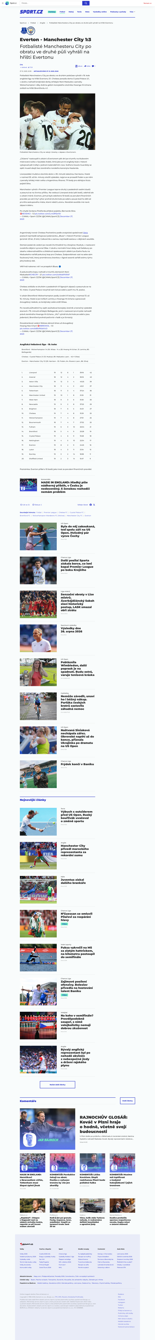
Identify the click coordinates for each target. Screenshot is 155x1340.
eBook (80, 66)
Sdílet (88, 66)
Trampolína (52, 1280)
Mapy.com (37, 1276)
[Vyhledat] (86, 3)
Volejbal (64, 1012)
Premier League (50, 512)
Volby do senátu (25, 1265)
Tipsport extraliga (65, 1259)
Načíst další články (57, 1085)
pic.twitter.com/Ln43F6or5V (48, 214)
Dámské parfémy (67, 1283)
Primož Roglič (44, 1265)
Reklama (121, 1308)
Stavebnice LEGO (55, 1283)
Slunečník (60, 1280)
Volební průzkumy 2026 (28, 1256)
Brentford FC (25, 516)
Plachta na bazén (42, 1280)
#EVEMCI (26, 214)
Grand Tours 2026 (45, 1267)
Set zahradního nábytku (80, 1280)
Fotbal (62, 12)
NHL (60, 1267)
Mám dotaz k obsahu (125, 1318)
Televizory (95, 1283)
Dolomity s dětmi (104, 1267)
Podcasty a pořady (118, 12)
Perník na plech (83, 1267)
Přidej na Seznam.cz (125, 1310)
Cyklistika (65, 693)
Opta (85, 233)
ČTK (21, 65)
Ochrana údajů (123, 1316)
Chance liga (63, 1254)
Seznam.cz (147, 3)
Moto (87, 12)
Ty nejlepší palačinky (85, 1254)
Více (131, 12)
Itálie (63, 877)
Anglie (63, 843)
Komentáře (45, 479)
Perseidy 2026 (59, 1276)
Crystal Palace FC (77, 512)
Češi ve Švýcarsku (104, 1262)
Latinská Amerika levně (105, 1265)
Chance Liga (66, 557)
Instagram (121, 1302)
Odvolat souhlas (123, 1324)
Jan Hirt (42, 1259)
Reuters (64, 1297)
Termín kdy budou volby (28, 1262)
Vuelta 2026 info (44, 1254)
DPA (59, 1297)
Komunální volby (26, 1267)
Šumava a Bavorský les (105, 1259)
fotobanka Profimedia (75, 1297)
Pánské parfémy (116, 1283)
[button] (57, 121)
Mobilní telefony (42, 1283)
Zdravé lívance (83, 1259)
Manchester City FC (74, 516)
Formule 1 (62, 1265)
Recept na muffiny (84, 1256)
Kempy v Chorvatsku (105, 1254)
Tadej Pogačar (44, 1262)
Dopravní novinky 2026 (125, 1259)
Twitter (120, 1305)
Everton (88, 516)
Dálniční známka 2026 (124, 1256)
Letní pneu (77, 1283)
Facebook (121, 1299)
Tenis (79, 12)
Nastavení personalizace (126, 1327)
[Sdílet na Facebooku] (91, 505)
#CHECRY (33, 275)
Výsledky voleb (25, 1259)
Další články (127, 1101)
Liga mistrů (65, 591)
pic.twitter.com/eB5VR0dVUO (33, 328)
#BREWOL (44, 326)
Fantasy (52, 12)
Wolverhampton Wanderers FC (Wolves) (49, 516)
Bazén (33, 1280)
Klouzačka (67, 1280)
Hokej (71, 12)
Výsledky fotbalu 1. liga (66, 1256)
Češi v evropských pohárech (85, 1276)
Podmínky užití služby (125, 1313)
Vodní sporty (66, 944)
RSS (119, 1297)
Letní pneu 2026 (122, 1254)
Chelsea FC (63, 512)
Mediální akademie (124, 1321)
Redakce (121, 1294)
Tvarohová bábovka (85, 1262)
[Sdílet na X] (94, 505)
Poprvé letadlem (103, 1256)
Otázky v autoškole (123, 1265)
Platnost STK (121, 1267)
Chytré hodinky (104, 1283)
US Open (64, 523)
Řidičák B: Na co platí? (124, 1262)
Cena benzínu (70, 1276)
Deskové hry (86, 1283)
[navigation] (3, 3)
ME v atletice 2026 (65, 1262)
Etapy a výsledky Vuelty (47, 1256)
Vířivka (100, 1280)
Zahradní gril (93, 1280)
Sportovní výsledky (68, 625)
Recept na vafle (83, 1265)
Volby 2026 (23, 1254)
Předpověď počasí (48, 1276)
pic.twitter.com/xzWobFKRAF (56, 275)
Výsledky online (100, 12)
